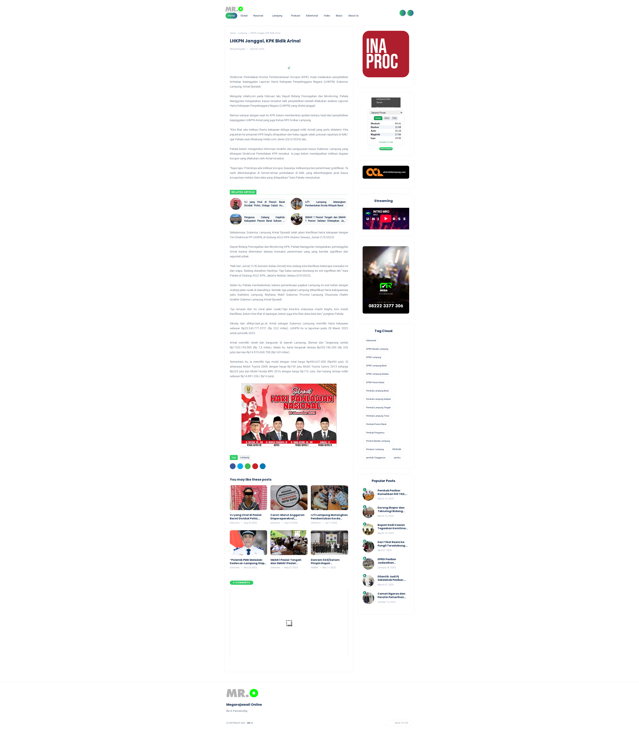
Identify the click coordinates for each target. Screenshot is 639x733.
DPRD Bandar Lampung (377, 349)
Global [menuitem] (244, 15)
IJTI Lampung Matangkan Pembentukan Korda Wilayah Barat (325, 203)
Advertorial (371, 340)
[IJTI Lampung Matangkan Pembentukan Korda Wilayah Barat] (297, 204)
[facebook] (371, 12)
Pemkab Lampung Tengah (378, 407)
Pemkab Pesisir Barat (376, 424)
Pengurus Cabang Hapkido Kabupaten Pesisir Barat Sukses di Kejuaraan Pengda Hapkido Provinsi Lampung (264, 219)
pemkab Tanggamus (375, 457)
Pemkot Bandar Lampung (378, 441)
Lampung (242, 33)
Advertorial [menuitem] (312, 15)
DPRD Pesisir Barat (375, 382)
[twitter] (377, 12)
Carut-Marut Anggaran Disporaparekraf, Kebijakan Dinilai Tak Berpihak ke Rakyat (287, 516)
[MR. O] (234, 9)
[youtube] (393, 12)
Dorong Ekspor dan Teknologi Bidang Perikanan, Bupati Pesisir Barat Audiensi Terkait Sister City (393, 509)
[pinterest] (255, 466)
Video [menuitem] (327, 15)
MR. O (250, 723)
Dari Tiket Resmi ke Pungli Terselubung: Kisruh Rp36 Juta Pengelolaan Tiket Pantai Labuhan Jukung (392, 544)
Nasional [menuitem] (258, 15)
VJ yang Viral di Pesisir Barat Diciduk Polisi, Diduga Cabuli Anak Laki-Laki (264, 203)
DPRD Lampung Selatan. (377, 374)
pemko (397, 457)
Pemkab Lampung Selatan (378, 399)
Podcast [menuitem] (295, 15)
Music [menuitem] (339, 15)
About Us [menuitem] (353, 15)
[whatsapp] (382, 12)
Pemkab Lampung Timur (377, 416)
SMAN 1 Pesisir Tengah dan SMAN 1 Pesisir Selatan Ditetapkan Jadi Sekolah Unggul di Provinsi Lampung (325, 219)
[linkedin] (263, 466)
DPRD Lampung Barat (376, 365)
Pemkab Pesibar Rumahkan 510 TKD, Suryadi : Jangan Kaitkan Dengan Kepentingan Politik (392, 492)
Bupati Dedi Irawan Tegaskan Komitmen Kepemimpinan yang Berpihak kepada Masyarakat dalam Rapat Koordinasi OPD (393, 526)
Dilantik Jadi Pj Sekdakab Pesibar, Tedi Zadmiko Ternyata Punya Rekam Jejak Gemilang (391, 578)
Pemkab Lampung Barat (377, 390)
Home (231, 15)
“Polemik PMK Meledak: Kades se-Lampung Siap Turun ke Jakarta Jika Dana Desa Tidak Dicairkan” (247, 561)
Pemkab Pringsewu (375, 432)
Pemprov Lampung (375, 449)
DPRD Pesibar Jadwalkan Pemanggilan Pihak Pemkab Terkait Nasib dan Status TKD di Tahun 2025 (393, 561)
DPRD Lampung (373, 357)
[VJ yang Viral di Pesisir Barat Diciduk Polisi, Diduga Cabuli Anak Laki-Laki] (236, 204)
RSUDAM (396, 449)
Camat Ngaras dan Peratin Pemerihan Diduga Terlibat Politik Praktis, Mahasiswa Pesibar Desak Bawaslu (391, 595)
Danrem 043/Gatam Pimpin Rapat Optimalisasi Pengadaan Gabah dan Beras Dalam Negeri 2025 (329, 561)
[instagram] (387, 12)
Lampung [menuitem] (277, 15)
